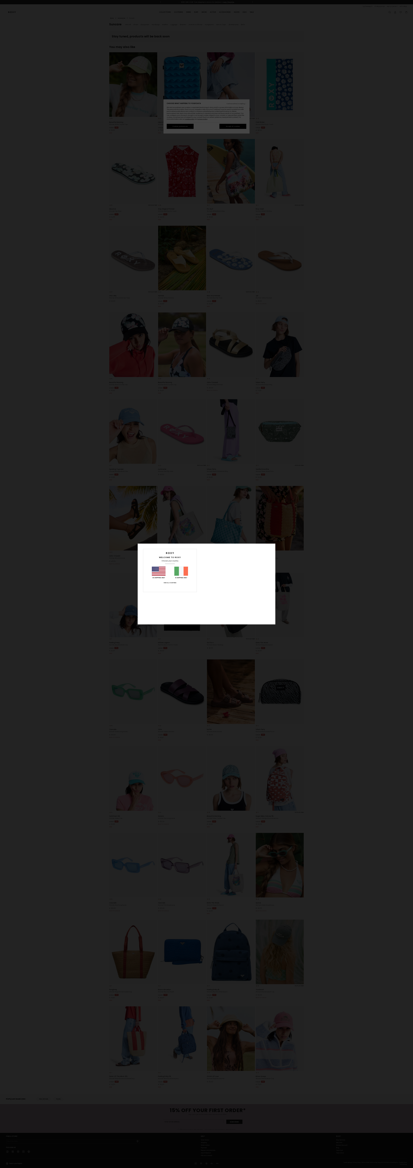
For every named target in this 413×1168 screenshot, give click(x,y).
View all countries (170, 583)
